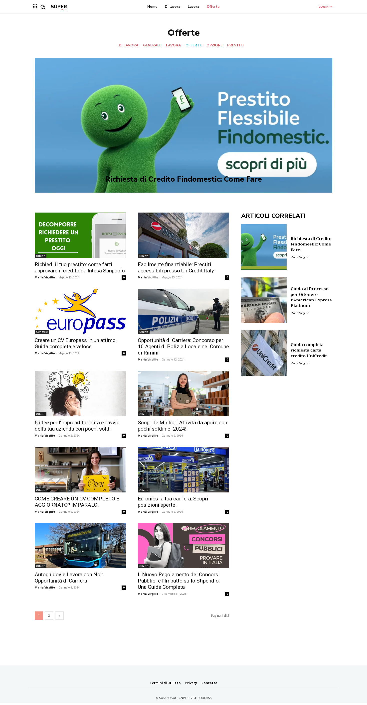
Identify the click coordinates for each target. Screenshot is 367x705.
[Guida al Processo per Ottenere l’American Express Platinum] (264, 300)
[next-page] (59, 615)
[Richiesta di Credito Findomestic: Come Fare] (183, 125)
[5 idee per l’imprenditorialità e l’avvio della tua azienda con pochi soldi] (80, 393)
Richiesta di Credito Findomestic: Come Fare (183, 179)
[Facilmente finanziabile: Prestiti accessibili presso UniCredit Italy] (183, 235)
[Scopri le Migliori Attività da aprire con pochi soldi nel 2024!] (183, 393)
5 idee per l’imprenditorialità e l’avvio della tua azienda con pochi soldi (77, 426)
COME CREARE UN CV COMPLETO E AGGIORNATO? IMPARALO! (77, 502)
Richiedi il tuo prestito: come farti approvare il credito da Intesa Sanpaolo (80, 267)
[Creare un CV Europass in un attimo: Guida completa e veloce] (80, 311)
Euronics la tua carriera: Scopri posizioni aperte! (173, 502)
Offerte (193, 45)
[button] (43, 7)
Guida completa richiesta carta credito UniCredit (309, 350)
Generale (152, 45)
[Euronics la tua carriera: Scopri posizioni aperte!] (183, 469)
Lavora (173, 45)
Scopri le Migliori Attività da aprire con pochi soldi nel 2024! (182, 426)
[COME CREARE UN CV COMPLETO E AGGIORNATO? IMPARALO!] (80, 469)
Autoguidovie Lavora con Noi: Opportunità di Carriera (69, 578)
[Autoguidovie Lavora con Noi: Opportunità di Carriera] (80, 546)
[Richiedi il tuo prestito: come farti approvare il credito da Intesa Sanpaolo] (80, 235)
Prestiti (235, 45)
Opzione (214, 45)
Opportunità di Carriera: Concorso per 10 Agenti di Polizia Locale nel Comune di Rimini (183, 346)
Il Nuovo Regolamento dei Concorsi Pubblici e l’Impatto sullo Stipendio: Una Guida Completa (179, 581)
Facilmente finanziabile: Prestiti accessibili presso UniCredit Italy (176, 267)
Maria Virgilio (45, 277)
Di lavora (128, 45)
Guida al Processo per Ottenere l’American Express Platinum (311, 297)
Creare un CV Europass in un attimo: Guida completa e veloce (76, 343)
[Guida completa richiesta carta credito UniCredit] (264, 353)
